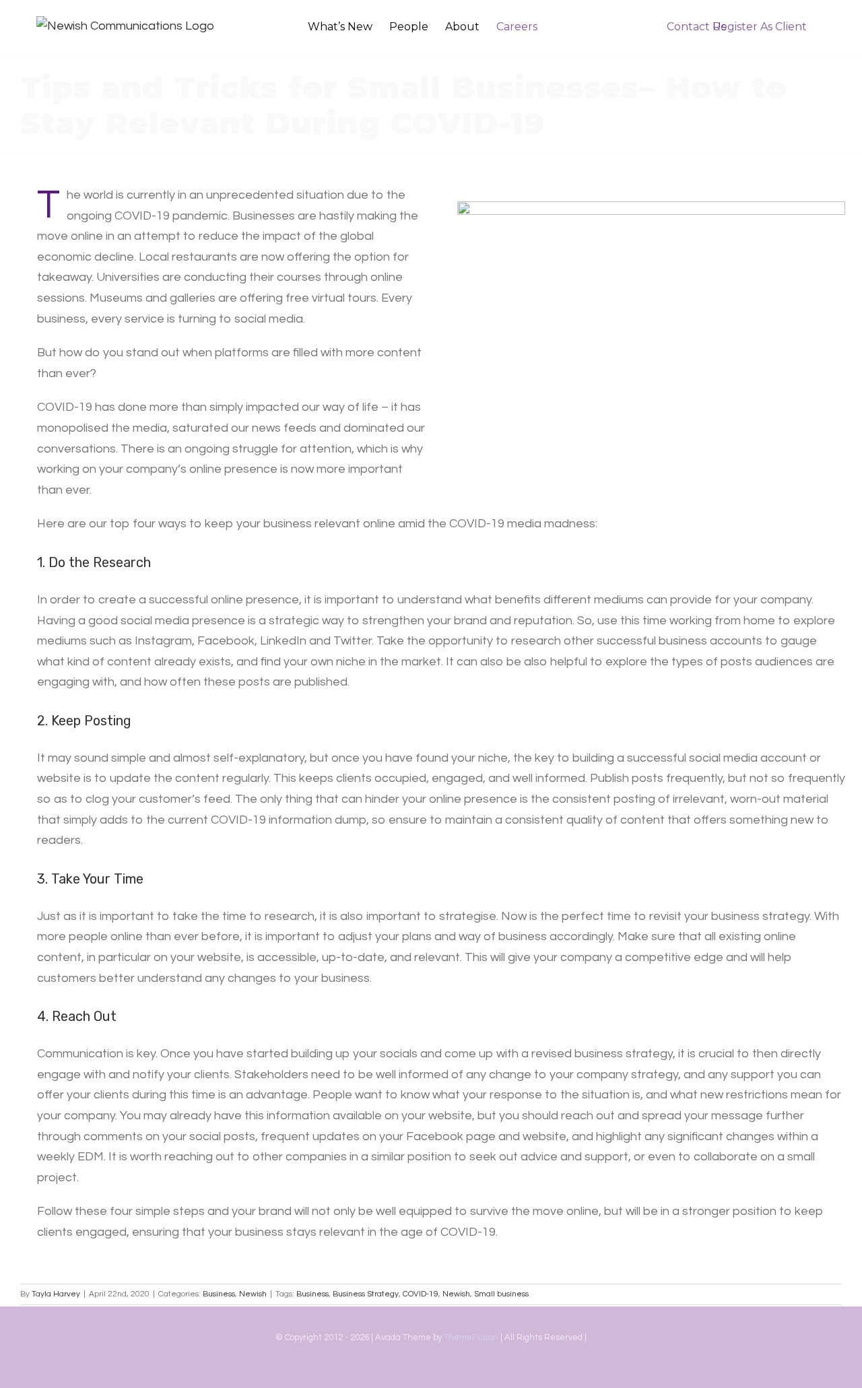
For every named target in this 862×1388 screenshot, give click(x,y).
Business (219, 1294)
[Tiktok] (431, 1374)
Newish (253, 1294)
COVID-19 (420, 1294)
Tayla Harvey (56, 1294)
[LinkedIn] (455, 1374)
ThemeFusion (471, 1337)
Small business (501, 1294)
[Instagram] (406, 1374)
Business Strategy (366, 1294)
